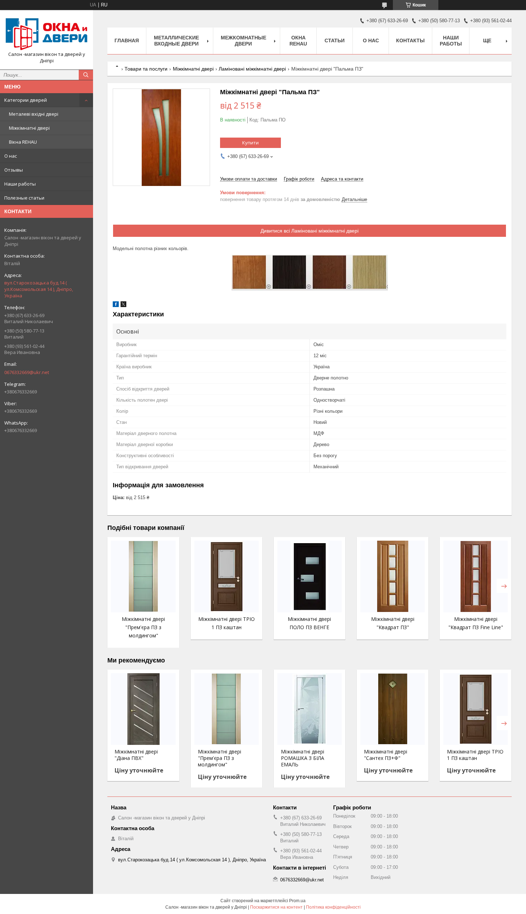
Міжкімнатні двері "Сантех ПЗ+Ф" (385, 754)
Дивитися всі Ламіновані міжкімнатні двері (309, 231)
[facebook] (116, 305)
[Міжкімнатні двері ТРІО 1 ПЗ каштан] (226, 576)
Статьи (335, 40)
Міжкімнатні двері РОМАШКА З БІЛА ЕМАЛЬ (302, 758)
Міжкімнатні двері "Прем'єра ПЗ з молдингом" (143, 627)
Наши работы (20, 184)
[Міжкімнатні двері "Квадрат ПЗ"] (392, 576)
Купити (250, 142)
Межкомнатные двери (243, 41)
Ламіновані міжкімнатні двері (252, 69)
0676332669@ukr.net (26, 372)
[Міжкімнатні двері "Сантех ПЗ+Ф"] (392, 709)
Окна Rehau (298, 41)
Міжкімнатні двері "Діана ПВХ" (136, 754)
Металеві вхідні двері (33, 114)
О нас (10, 156)
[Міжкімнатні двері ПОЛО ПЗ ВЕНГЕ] (309, 576)
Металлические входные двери (176, 41)
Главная (127, 40)
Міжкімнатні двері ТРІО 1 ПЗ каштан (475, 754)
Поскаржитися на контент (276, 907)
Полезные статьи (24, 198)
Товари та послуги (146, 69)
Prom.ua (297, 900)
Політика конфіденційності (333, 907)
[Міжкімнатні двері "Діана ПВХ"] (143, 709)
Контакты (410, 40)
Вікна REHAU (23, 142)
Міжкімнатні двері (29, 128)
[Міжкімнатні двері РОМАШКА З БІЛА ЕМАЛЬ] (309, 709)
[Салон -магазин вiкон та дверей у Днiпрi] (46, 33)
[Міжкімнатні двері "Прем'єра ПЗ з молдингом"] (143, 576)
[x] (123, 305)
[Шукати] (86, 75)
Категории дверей (25, 100)
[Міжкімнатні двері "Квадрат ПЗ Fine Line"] (475, 576)
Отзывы (13, 170)
